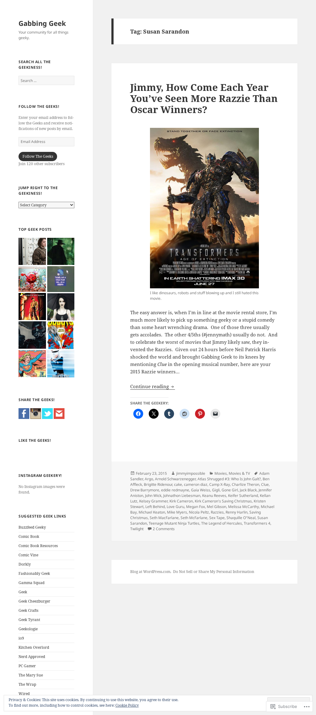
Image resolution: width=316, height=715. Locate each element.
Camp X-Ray (219, 484)
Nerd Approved (32, 656)
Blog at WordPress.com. (150, 571)
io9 (21, 638)
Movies (220, 473)
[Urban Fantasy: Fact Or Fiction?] (60, 251)
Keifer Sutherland (243, 495)
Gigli (216, 490)
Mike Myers (177, 512)
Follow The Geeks (38, 156)
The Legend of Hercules (221, 523)
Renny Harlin (236, 512)
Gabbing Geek (42, 23)
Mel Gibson (216, 506)
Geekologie (28, 629)
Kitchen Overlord (34, 647)
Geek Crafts (28, 610)
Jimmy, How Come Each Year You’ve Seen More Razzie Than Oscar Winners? (204, 98)
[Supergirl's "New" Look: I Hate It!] (32, 363)
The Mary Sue (31, 675)
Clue (265, 484)
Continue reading (150, 386)
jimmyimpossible (190, 473)
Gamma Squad (31, 582)
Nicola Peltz (199, 512)
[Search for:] (46, 80)
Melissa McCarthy (243, 506)
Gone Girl (230, 490)
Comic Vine (28, 555)
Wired (24, 693)
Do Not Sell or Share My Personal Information (213, 571)
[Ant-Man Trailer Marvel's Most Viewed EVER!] (32, 334)
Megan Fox (195, 506)
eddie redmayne (175, 490)
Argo (149, 478)
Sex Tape (217, 517)
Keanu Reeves (214, 495)
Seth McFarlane (194, 517)
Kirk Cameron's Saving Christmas (223, 501)
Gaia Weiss (200, 490)
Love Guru (175, 506)
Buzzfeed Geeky (32, 527)
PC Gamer (27, 665)
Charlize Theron (245, 484)
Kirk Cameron (181, 501)
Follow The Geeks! (39, 106)
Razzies (217, 512)
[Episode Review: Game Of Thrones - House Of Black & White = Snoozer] (32, 251)
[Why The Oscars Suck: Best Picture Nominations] (60, 279)
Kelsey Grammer (153, 501)
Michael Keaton (152, 512)
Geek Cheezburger (34, 601)
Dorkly (25, 564)
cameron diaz (195, 484)
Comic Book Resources (38, 545)
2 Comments (164, 528)
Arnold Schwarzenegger (175, 478)
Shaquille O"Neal (241, 517)
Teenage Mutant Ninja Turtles (174, 523)
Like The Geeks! (35, 440)
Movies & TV (239, 473)
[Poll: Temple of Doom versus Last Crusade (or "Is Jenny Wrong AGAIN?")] (32, 306)
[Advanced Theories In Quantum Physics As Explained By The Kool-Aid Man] (32, 279)
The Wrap (27, 684)
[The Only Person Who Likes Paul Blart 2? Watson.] (60, 363)
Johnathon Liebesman (181, 495)
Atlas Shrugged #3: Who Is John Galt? (229, 478)
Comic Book (29, 536)
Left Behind (155, 506)
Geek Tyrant (29, 619)
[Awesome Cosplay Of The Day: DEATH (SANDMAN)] (60, 306)
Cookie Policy (127, 705)
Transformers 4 (257, 523)
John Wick (153, 495)
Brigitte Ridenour (158, 484)
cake (178, 484)
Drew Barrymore (144, 490)
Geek (23, 592)
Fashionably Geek (34, 573)
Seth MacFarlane (164, 517)
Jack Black (248, 490)
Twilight (136, 528)
